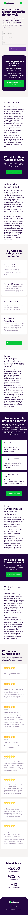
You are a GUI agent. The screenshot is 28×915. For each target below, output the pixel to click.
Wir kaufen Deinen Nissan (13, 588)
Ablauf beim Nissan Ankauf (11, 185)
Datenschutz (14, 906)
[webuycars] (9, 3)
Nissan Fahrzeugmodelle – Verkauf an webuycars (13, 510)
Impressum (14, 905)
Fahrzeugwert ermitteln (14, 172)
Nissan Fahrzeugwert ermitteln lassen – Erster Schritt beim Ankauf (14, 361)
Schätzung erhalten (16, 49)
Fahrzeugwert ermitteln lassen (14, 83)
